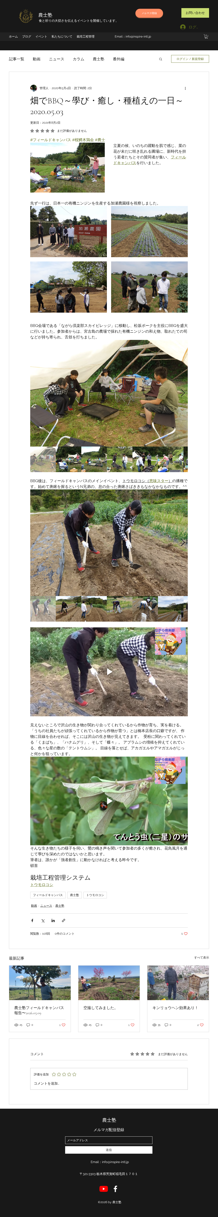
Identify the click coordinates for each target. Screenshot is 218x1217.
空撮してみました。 (100, 1007)
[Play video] (109, 671)
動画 (36, 59)
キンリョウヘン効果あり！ (175, 1007)
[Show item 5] (145, 459)
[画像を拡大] (68, 231)
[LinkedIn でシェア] (53, 920)
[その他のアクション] (185, 88)
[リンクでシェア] (64, 920)
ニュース (56, 59)
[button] (206, 36)
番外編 (118, 59)
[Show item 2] (68, 459)
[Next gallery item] (182, 393)
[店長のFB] (115, 1189)
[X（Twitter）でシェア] (43, 920)
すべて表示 (201, 957)
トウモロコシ (95, 895)
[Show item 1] (43, 459)
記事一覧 (16, 59)
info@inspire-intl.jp (138, 36)
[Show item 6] (171, 459)
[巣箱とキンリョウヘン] (178, 983)
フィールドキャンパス (48, 895)
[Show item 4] (119, 459)
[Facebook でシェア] (32, 920)
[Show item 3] (94, 459)
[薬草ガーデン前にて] (40, 983)
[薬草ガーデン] (109, 983)
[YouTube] (103, 1189)
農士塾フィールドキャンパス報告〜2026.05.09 (39, 1010)
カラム (78, 59)
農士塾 (45, 15)
